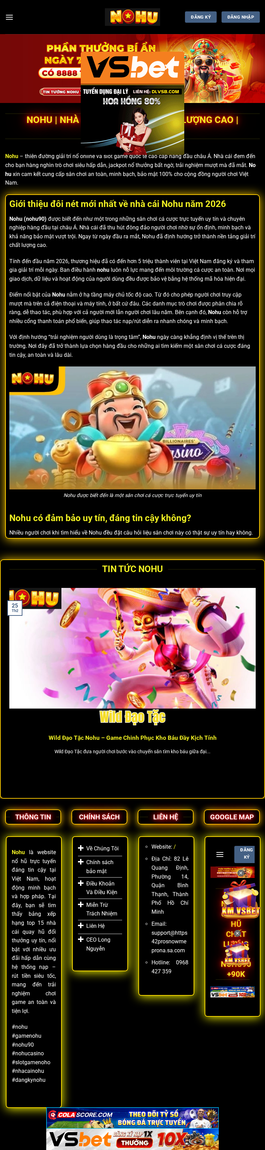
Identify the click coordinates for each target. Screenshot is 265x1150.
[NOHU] (132, 17)
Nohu (11, 156)
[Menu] (9, 17)
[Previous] (8, 685)
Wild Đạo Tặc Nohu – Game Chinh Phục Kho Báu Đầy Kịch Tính (133, 738)
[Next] (257, 685)
